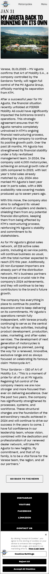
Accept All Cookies (24, 569)
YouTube (24, 504)
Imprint (41, 549)
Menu (44, 4)
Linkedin (24, 518)
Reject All (24, 561)
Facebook (24, 511)
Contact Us (24, 528)
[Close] (46, 535)
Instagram (24, 498)
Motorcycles (25, 4)
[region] (24, 552)
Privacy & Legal (34, 549)
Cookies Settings (24, 554)
